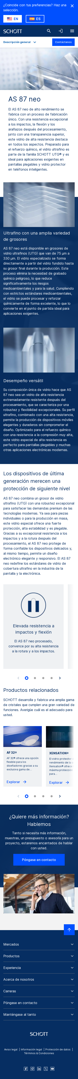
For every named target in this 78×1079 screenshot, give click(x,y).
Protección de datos (58, 1049)
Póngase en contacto (39, 860)
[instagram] (32, 1069)
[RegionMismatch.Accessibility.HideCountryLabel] (72, 5)
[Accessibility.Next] (59, 678)
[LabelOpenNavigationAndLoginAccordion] (60, 30)
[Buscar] (48, 30)
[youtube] (52, 1069)
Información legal (31, 1049)
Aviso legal (10, 1049)
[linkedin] (39, 1069)
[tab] (26, 678)
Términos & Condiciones (39, 1053)
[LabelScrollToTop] (69, 929)
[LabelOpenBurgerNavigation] (72, 30)
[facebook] (26, 1069)
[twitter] (46, 1069)
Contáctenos (63, 42)
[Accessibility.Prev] (18, 678)
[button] (39, 944)
